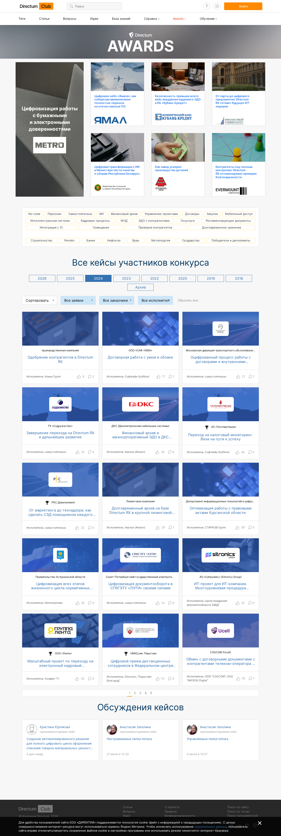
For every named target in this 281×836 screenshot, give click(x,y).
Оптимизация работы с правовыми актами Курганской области (221, 510)
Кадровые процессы (95, 220)
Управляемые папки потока (207, 739)
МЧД (124, 220)
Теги (22, 18)
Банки (90, 240)
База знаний (121, 18)
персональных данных (211, 826)
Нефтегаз (113, 240)
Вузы (135, 240)
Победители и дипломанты (231, 240)
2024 (98, 278)
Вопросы (69, 18)
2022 (154, 278)
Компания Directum (35, 816)
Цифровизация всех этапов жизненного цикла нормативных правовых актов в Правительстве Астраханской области (60, 586)
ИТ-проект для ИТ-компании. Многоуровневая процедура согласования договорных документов (220, 586)
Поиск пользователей (242, 815)
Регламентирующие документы (228, 220)
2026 (42, 278)
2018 (239, 278)
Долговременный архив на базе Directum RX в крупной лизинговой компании (140, 510)
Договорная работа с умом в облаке (140, 357)
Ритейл (69, 240)
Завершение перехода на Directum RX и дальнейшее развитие (60, 435)
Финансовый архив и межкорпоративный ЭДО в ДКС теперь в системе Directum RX (140, 435)
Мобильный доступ (239, 214)
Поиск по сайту (238, 807)
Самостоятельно (80, 214)
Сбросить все (188, 300)
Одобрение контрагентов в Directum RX (60, 359)
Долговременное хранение (221, 227)
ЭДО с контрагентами (154, 220)
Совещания (101, 227)
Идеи (94, 18)
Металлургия (160, 240)
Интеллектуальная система (50, 220)
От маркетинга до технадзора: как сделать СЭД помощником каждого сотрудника (60, 512)
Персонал (54, 214)
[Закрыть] (259, 823)
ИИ (101, 214)
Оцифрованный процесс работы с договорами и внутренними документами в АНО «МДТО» (221, 359)
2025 (70, 278)
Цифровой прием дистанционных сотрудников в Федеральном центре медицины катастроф (140, 663)
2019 (211, 278)
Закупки (212, 214)
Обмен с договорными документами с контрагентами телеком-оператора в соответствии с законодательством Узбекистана (220, 661)
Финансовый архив (124, 214)
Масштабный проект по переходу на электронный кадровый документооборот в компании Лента (60, 663)
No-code (34, 214)
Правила (171, 811)
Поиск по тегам (238, 811)
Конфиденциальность (180, 815)
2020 (182, 278)
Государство (191, 240)
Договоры (192, 214)
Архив (140, 287)
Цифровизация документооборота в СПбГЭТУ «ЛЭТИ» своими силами (140, 586)
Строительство (41, 240)
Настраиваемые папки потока (129, 739)
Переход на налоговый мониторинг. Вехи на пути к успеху (220, 437)
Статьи (44, 18)
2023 (126, 278)
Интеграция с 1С (51, 227)
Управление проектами (161, 214)
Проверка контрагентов (155, 227)
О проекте (172, 807)
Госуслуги (188, 220)
